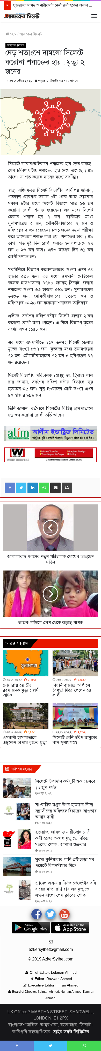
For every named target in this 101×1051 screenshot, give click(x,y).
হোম (13, 34)
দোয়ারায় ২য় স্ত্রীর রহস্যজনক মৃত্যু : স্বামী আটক (21, 690)
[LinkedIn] (32, 488)
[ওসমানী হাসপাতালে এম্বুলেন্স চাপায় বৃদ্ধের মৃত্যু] (25, 716)
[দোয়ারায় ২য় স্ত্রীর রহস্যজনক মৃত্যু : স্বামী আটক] (25, 663)
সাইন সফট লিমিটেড (71, 1032)
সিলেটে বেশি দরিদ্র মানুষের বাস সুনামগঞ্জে (75, 740)
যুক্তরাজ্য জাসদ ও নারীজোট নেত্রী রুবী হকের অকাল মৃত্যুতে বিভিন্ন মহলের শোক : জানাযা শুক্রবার (63, 838)
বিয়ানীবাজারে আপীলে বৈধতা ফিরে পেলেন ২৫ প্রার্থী (72, 690)
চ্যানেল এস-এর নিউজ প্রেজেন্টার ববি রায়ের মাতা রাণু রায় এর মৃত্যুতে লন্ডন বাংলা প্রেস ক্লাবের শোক (65, 889)
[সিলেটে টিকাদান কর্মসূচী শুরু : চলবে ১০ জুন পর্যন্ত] (17, 788)
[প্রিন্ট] (67, 488)
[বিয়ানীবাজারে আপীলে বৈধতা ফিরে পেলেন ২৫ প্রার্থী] (75, 663)
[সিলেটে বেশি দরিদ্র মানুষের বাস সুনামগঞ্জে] (75, 716)
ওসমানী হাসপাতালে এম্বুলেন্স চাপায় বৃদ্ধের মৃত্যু (25, 740)
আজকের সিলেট (30, 34)
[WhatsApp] (44, 488)
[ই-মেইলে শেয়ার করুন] (55, 488)
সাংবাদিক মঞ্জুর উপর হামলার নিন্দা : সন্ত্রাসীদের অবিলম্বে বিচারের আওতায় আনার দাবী (66, 811)
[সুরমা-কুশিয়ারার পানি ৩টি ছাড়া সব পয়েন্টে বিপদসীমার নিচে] (17, 866)
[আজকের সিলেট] (22, 16)
